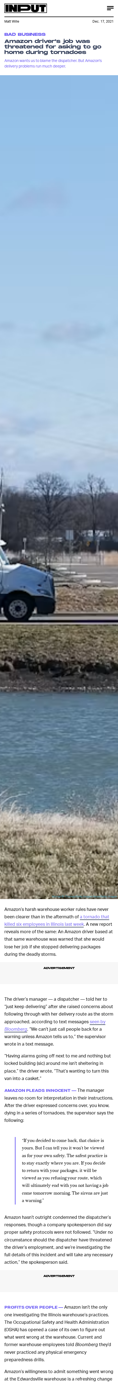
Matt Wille (11, 21)
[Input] (25, 8)
